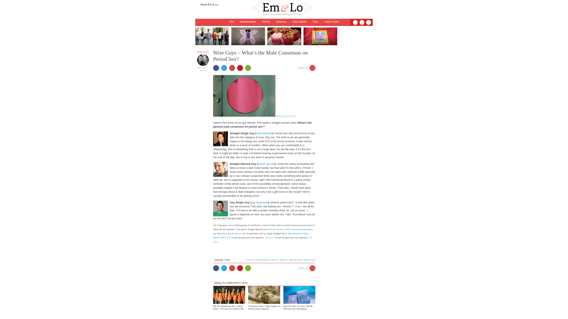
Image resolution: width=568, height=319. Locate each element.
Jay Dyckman (259, 202)
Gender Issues (262, 260)
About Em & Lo (209, 4)
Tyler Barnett (264, 133)
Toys (315, 21)
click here (269, 237)
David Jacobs (266, 163)
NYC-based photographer (299, 229)
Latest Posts (331, 21)
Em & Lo (202, 67)
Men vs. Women (279, 260)
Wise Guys (203, 52)
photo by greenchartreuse (285, 116)
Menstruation (296, 260)
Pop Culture (300, 21)
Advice (250, 260)
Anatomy (281, 21)
